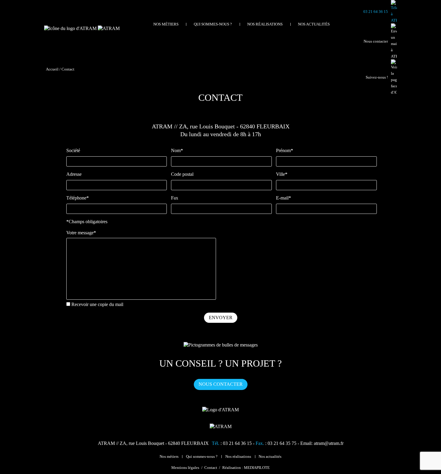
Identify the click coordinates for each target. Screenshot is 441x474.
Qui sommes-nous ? (213, 24)
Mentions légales (185, 468)
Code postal (182, 174)
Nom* (177, 150)
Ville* (281, 174)
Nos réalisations (265, 24)
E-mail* (283, 197)
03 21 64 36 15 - (239, 443)
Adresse (74, 174)
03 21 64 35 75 (282, 443)
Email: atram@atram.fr (322, 443)
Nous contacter (221, 384)
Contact (210, 468)
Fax (174, 197)
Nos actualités (314, 24)
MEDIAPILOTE (257, 468)
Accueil (52, 69)
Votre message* (81, 232)
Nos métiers (165, 24)
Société (73, 150)
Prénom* (284, 150)
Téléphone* (77, 197)
